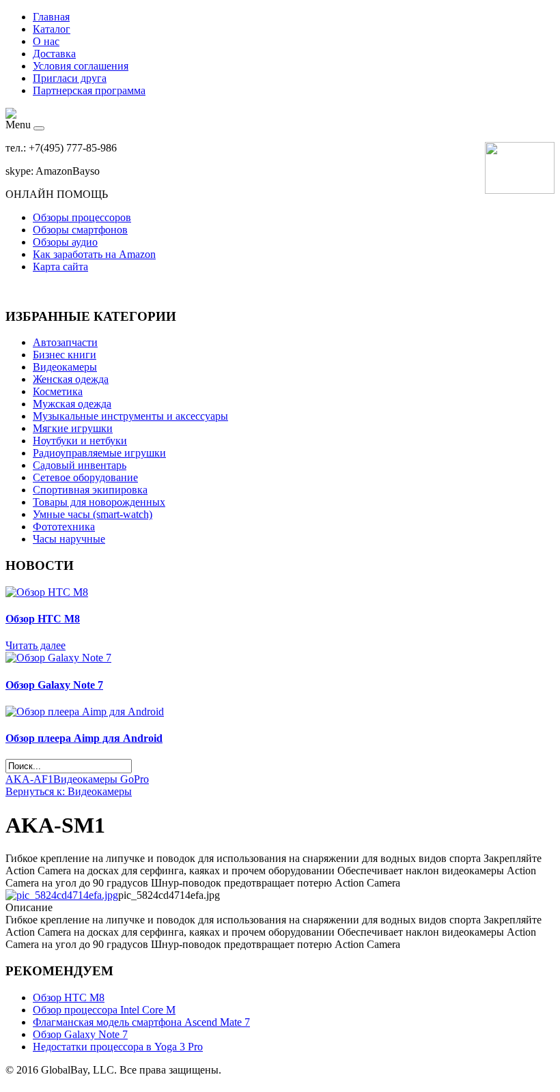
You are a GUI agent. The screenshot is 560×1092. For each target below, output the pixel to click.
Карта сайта (60, 266)
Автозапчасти (65, 342)
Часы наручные (69, 539)
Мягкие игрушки (73, 428)
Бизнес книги (64, 354)
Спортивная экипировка (90, 489)
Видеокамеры (65, 367)
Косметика (58, 391)
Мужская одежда (72, 404)
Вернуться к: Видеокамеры (68, 791)
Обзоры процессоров (82, 217)
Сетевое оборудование (85, 477)
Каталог (51, 29)
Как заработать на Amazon (94, 254)
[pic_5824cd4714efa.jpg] (61, 895)
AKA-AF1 (29, 779)
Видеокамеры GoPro (101, 779)
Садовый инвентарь (79, 465)
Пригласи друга (70, 78)
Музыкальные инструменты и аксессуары (130, 416)
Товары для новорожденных (99, 502)
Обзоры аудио (65, 242)
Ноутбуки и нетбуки (80, 440)
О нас (46, 41)
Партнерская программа (89, 90)
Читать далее (35, 645)
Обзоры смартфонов (80, 229)
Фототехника (64, 526)
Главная (51, 17)
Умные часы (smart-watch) (92, 514)
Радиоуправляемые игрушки (99, 453)
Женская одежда (71, 379)
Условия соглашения (80, 66)
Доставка (54, 53)
